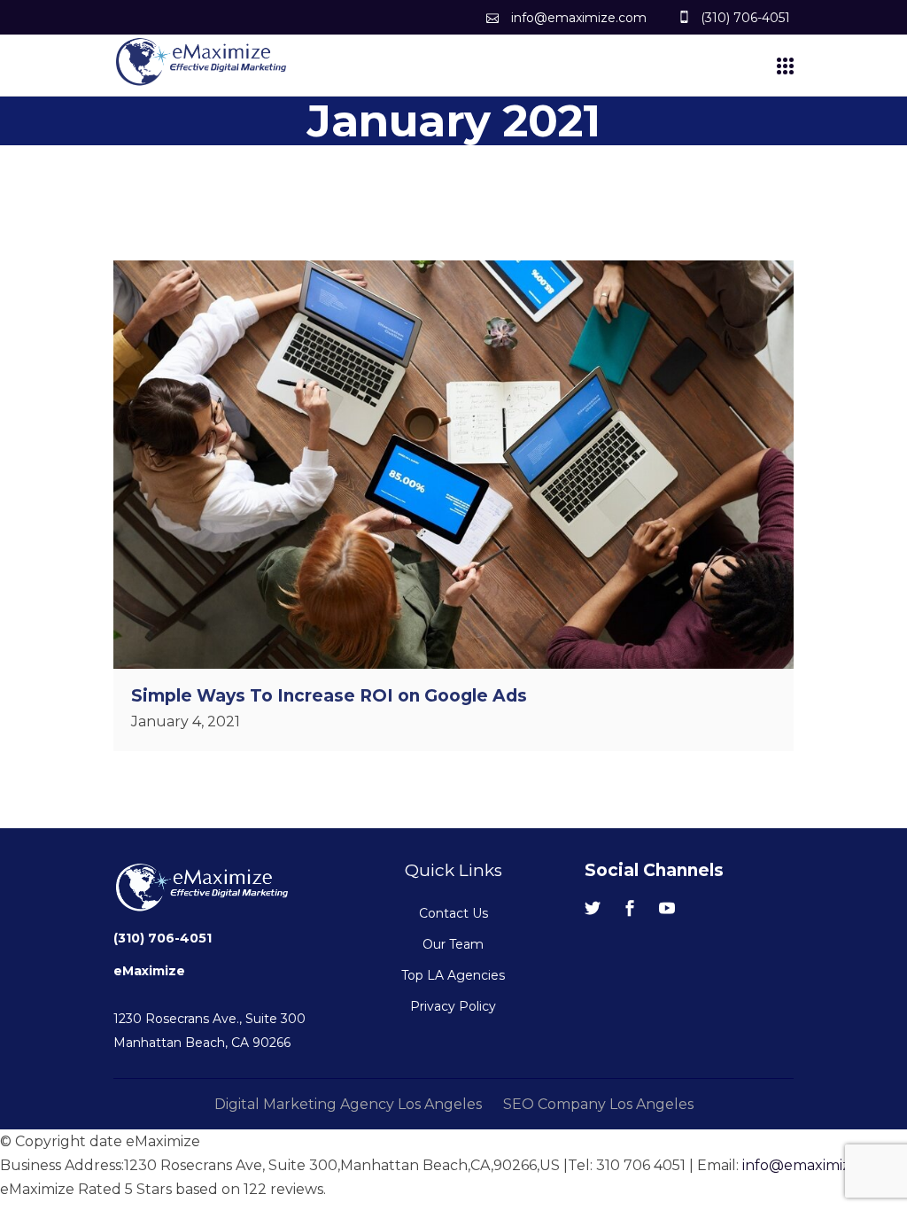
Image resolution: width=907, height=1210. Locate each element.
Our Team (453, 944)
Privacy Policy (453, 1006)
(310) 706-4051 (162, 938)
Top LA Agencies (453, 975)
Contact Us (453, 913)
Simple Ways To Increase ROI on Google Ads (329, 696)
